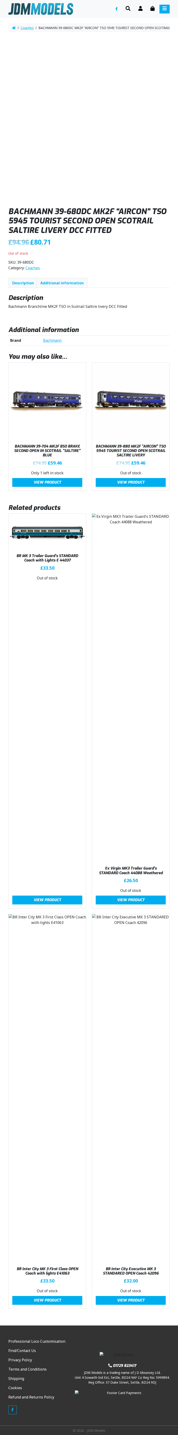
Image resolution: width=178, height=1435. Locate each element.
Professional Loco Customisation (36, 1341)
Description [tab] (23, 283)
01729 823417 (124, 1365)
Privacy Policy (20, 1359)
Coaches (27, 28)
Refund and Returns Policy (31, 1397)
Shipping (16, 1378)
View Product (47, 482)
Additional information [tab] (62, 283)
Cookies (15, 1387)
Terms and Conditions (27, 1369)
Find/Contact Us (22, 1350)
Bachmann (52, 340)
